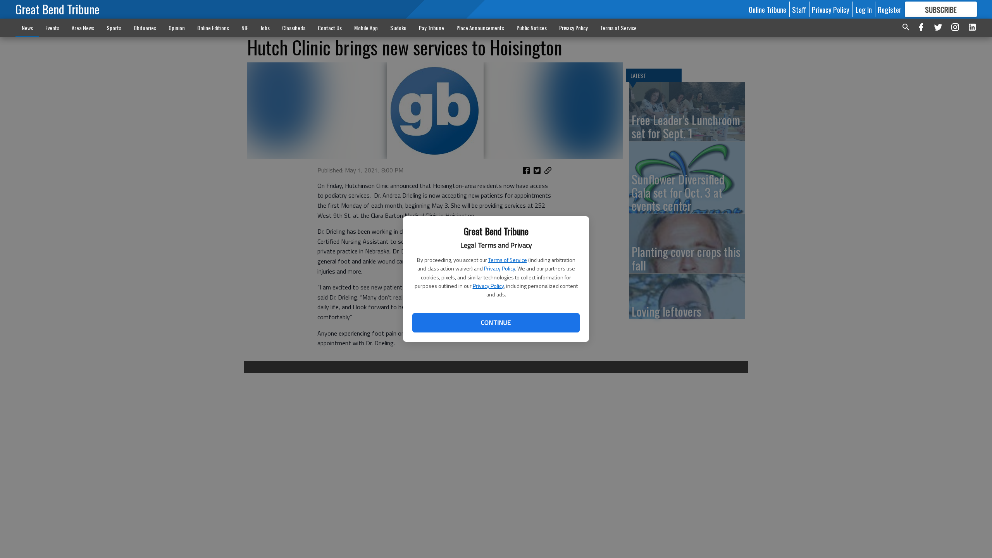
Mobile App (366, 28)
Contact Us (330, 28)
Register (889, 9)
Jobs (265, 28)
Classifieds (293, 28)
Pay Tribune (431, 28)
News (27, 28)
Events (52, 28)
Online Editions (213, 28)
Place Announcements (480, 28)
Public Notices (532, 28)
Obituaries (145, 28)
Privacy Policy (499, 268)
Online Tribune (767, 9)
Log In (864, 9)
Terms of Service (507, 260)
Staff (799, 9)
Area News (83, 28)
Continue (496, 322)
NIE (244, 28)
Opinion (177, 28)
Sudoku (398, 28)
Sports (114, 28)
